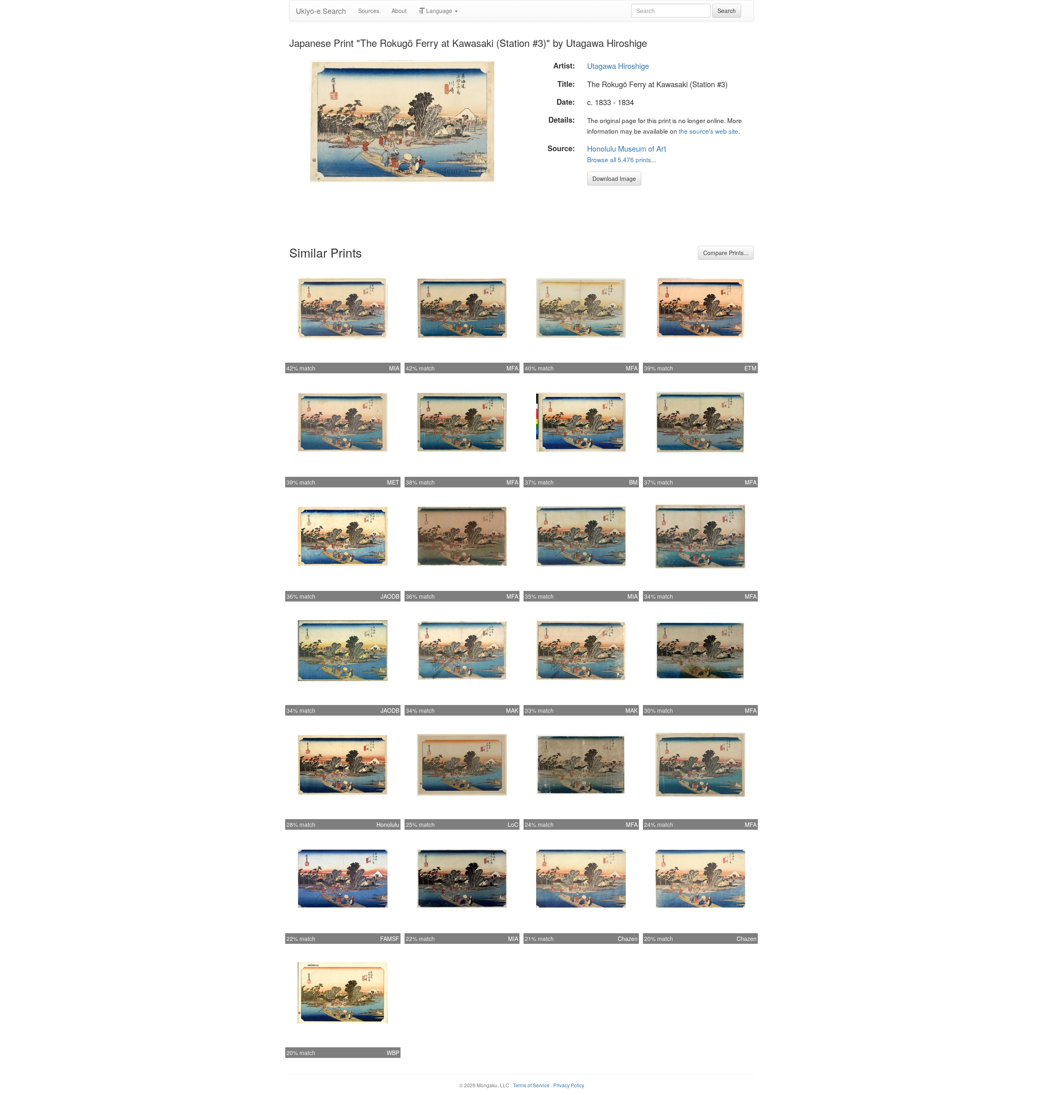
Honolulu (387, 824)
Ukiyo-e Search (321, 10)
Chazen (628, 938)
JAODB (390, 596)
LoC (513, 824)
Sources (368, 11)
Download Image (614, 178)
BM (633, 482)
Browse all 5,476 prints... (621, 159)
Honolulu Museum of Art (626, 148)
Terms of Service (531, 1085)
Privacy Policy (568, 1085)
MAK (512, 710)
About (399, 11)
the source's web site (708, 130)
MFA (512, 368)
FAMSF (389, 938)
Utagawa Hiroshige (618, 65)
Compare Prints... (725, 253)
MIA (394, 368)
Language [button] (439, 11)
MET (393, 482)
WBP (393, 1053)
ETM (750, 368)
